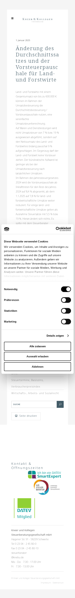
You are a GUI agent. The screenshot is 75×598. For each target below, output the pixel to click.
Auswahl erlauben (37, 356)
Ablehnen (37, 366)
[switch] (66, 300)
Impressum (46, 582)
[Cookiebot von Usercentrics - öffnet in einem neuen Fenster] (55, 229)
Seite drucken (28, 415)
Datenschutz (58, 582)
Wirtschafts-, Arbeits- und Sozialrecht (35, 393)
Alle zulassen (37, 346)
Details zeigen (55, 335)
